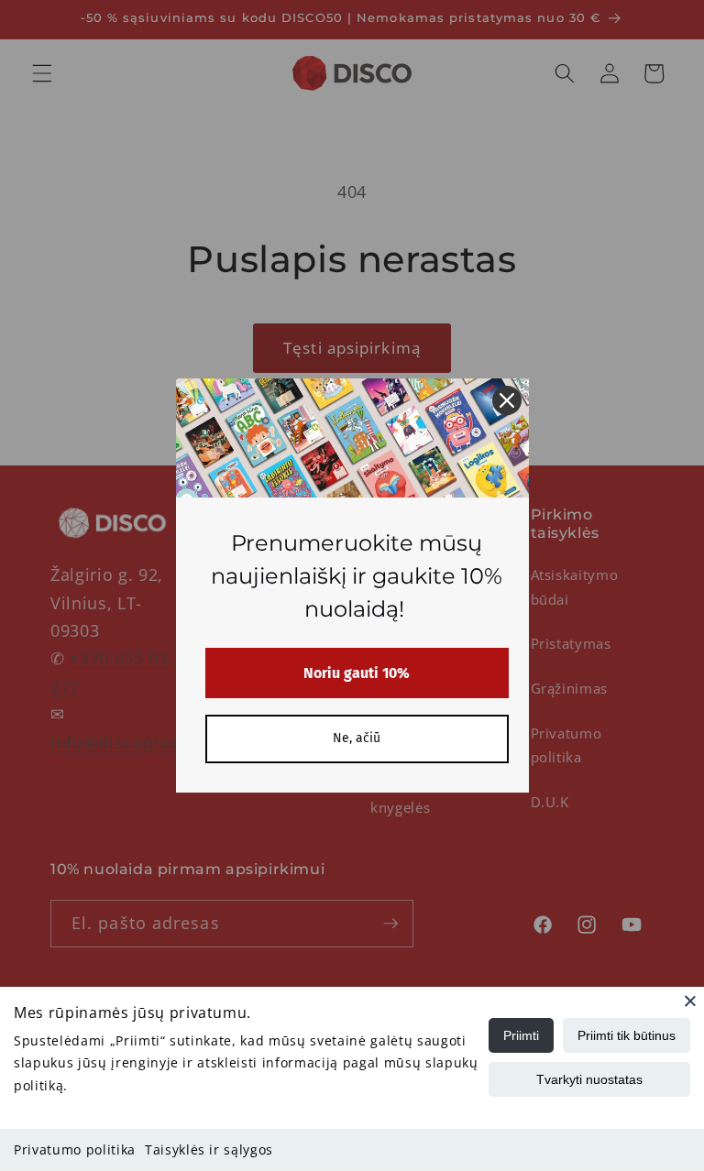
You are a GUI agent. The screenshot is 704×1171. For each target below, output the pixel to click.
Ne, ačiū (356, 738)
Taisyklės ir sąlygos (209, 1149)
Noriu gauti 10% (356, 673)
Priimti (521, 1035)
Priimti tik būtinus (627, 1035)
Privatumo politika (75, 1149)
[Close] (690, 1000)
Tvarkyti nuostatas (589, 1079)
